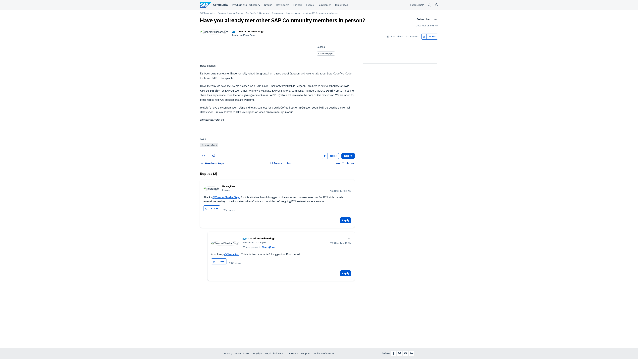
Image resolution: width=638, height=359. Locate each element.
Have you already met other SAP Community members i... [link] (311, 13)
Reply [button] (348, 155)
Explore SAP (417, 5)
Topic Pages (341, 5)
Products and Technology (246, 5)
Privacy (228, 353)
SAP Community (207, 13)
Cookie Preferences (323, 353)
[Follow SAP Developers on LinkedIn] (411, 353)
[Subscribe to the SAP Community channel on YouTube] (405, 353)
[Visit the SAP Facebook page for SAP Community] (393, 353)
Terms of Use (242, 353)
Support (305, 353)
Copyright (257, 353)
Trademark (292, 353)
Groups (268, 5)
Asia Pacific (251, 13)
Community (220, 4)
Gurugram (264, 13)
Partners (297, 5)
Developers (282, 5)
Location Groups (235, 13)
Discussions (277, 13)
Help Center (324, 5)
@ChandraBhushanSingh (226, 197)
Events (310, 5)
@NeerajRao (231, 254)
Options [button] (435, 19)
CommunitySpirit (326, 53)
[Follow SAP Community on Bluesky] (399, 353)
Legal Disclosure (274, 353)
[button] (424, 37)
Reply (345, 220)
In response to (260, 247)
